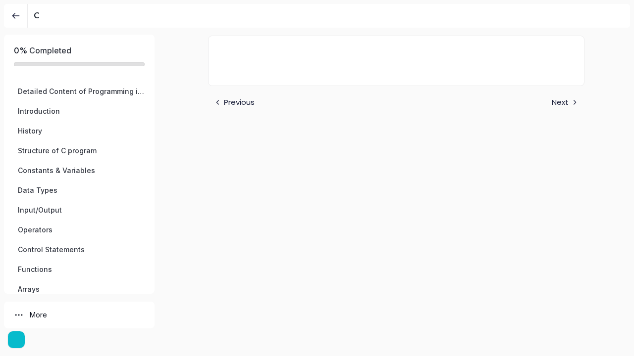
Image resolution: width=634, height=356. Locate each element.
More (38, 315)
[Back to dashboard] (15, 15)
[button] (79, 91)
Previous (239, 102)
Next (560, 102)
